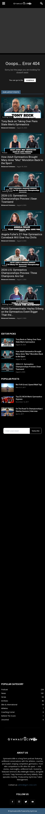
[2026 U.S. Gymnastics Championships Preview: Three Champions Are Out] (22, 256)
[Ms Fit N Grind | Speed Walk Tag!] (7, 387)
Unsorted (5, 719)
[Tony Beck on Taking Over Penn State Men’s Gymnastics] (22, 107)
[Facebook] (12, 801)
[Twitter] (25, 801)
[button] (41, 3)
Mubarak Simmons (8, 128)
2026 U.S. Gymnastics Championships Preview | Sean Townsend (19, 198)
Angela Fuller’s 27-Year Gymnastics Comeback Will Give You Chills (21, 236)
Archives (4, 701)
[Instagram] (19, 801)
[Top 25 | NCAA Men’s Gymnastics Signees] (7, 399)
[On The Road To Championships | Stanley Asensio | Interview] (7, 411)
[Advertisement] (22, 30)
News (3, 693)
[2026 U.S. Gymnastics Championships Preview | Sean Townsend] (22, 182)
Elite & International (9, 704)
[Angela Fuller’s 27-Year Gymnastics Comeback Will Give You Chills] (22, 220)
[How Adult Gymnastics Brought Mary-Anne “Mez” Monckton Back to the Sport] (22, 143)
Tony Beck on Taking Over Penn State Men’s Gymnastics (19, 123)
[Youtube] (32, 801)
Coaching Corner (7, 117)
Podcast (4, 153)
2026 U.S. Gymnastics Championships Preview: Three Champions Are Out (19, 273)
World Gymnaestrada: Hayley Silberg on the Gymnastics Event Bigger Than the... (22, 311)
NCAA (3, 697)
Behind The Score (8, 716)
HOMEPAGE (30, 80)
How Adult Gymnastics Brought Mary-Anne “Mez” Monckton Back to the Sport (22, 160)
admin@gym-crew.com (27, 785)
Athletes (4, 230)
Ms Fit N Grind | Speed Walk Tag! (29, 385)
